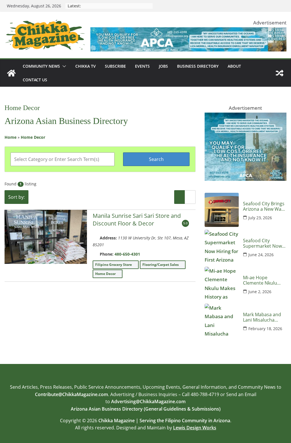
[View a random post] (279, 73)
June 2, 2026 (259, 291)
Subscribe (115, 66)
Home (10, 137)
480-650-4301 (127, 254)
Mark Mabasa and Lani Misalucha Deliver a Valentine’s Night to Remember (264, 317)
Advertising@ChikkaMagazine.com (148, 401)
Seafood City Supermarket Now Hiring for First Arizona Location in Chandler (263, 243)
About (234, 66)
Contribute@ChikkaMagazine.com (71, 394)
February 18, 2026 (265, 328)
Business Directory (198, 66)
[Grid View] (190, 197)
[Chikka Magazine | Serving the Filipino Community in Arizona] (11, 73)
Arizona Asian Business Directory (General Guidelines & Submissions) (146, 409)
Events (142, 66)
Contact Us (35, 79)
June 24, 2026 (261, 254)
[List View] (179, 197)
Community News (41, 66)
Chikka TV (85, 66)
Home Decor (33, 137)
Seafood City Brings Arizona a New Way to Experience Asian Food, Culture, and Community (264, 206)
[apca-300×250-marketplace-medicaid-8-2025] (245, 116)
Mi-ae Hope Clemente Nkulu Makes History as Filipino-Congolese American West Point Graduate (262, 280)
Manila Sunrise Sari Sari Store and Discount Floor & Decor (137, 219)
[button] (63, 66)
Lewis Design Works (194, 428)
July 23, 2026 (260, 217)
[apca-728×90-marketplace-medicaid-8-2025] (188, 31)
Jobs (163, 66)
